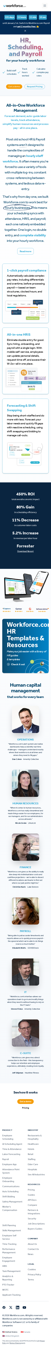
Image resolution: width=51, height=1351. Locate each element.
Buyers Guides (35, 1228)
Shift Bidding (8, 1196)
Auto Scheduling (10, 1191)
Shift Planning (9, 1225)
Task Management (11, 1271)
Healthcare (33, 1144)
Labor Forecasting (11, 1154)
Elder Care (33, 1164)
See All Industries (36, 1174)
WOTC (5, 1289)
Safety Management (12, 1201)
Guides (31, 1194)
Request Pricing (34, 86)
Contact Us (33, 1249)
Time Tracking (9, 1244)
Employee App (9, 1164)
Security (32, 1218)
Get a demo (14, 86)
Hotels (31, 1149)
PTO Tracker (8, 1284)
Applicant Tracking (11, 1295)
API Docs (32, 1200)
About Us (32, 1244)
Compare (32, 1205)
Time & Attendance (12, 1149)
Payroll (5, 1159)
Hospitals (32, 1169)
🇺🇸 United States (9, 1332)
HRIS (4, 1266)
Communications (11, 1186)
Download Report (25, 551)
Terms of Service (15, 1343)
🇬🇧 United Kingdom (10, 1336)
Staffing (31, 1159)
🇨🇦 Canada (25, 1332)
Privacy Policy (34, 1274)
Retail (30, 1154)
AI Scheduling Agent (12, 1144)
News (30, 1254)
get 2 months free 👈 (28, 26)
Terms (31, 1279)
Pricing (25, 1107)
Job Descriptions (36, 1223)
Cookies (32, 1269)
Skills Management (11, 1230)
